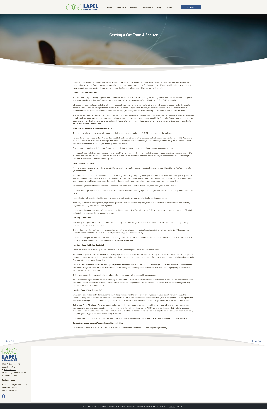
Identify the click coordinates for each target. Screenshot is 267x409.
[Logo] (82, 7)
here (183, 308)
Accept (172, 406)
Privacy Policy (180, 406)
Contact (169, 7)
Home (109, 7)
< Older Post (9, 341)
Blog (159, 7)
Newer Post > (257, 341)
